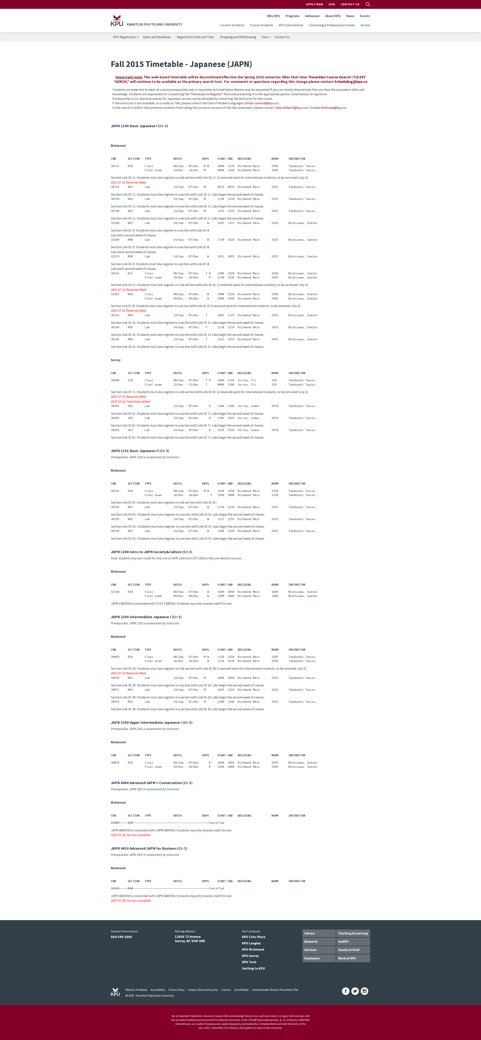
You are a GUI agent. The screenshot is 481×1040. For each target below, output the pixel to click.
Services (310, 950)
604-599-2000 (121, 937)
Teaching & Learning (353, 933)
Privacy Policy (177, 990)
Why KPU (273, 16)
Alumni (365, 25)
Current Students (232, 25)
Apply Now (314, 4)
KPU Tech (249, 962)
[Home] (117, 20)
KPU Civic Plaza (253, 937)
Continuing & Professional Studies (332, 25)
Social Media (241, 990)
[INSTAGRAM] (364, 991)
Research (311, 941)
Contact (226, 990)
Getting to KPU (253, 968)
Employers (312, 958)
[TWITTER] (355, 991)
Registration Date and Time (195, 37)
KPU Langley (251, 943)
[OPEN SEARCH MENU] (368, 4)
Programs (292, 16)
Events (365, 16)
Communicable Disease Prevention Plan (275, 990)
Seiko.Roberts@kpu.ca (290, 108)
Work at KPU (347, 958)
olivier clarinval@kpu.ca (261, 103)
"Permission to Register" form (210, 94)
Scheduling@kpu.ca (350, 81)
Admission (312, 16)
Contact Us (350, 4)
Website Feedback (136, 990)
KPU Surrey (250, 956)
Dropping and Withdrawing (238, 37)
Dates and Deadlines (157, 37)
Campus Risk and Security (203, 990)
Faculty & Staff (348, 950)
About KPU (333, 16)
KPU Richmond (253, 949)
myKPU (343, 941)
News (350, 16)
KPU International (291, 25)
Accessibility (158, 990)
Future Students (261, 25)
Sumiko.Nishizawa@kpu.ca (328, 108)
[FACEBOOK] (345, 991)
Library (309, 933)
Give (332, 4)
